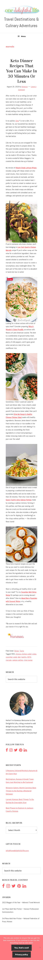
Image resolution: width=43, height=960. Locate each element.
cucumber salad (11, 657)
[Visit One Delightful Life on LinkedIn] (25, 751)
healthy (24, 657)
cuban (34, 654)
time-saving (28, 660)
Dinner (16, 651)
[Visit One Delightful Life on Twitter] (16, 751)
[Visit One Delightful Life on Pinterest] (20, 751)
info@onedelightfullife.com (17, 850)
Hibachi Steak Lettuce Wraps (26, 167)
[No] (40, 947)
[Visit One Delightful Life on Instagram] (11, 751)
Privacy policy (21, 954)
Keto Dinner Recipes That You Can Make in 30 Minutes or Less (21, 71)
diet (19, 657)
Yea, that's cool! (21, 948)
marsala (8, 660)
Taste (22, 651)
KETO (29, 657)
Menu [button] (23, 36)
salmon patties (17, 660)
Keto (17, 120)
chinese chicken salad (23, 654)
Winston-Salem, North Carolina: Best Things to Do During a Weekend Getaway (21, 790)
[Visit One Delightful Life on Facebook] (7, 751)
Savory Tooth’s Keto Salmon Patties (19, 500)
